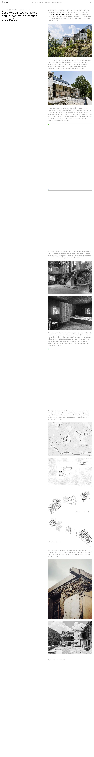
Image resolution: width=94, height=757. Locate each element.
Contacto (60, 2)
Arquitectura (5, 10)
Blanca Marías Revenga (24, 10)
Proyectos (33, 2)
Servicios (39, 2)
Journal (56, 2)
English (90, 2)
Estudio (43, 2)
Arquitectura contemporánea (59, 659)
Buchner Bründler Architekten (63, 14)
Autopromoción (50, 2)
